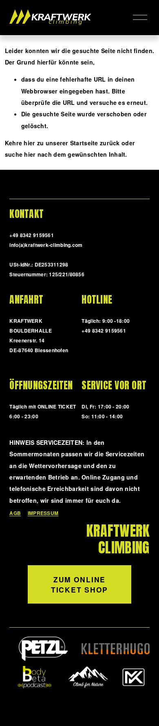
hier (29, 143)
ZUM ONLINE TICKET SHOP (79, 584)
